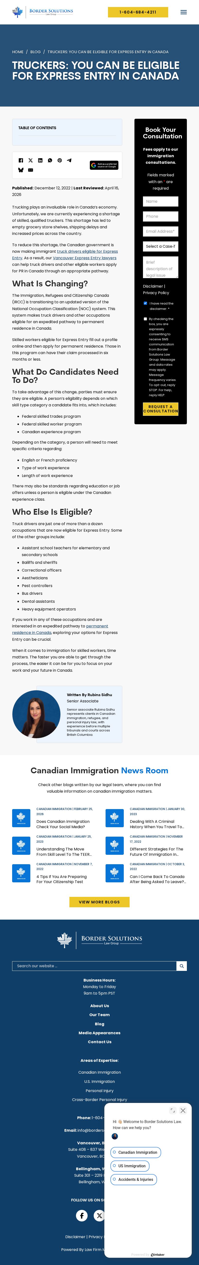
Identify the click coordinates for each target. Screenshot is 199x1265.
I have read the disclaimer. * (162, 306)
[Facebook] (21, 160)
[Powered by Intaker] (157, 1254)
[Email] (30, 170)
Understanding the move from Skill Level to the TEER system (63, 852)
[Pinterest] (59, 160)
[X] (30, 160)
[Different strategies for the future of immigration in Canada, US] (115, 846)
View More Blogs (99, 902)
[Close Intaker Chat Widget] (183, 1110)
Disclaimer (153, 286)
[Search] (182, 966)
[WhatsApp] (50, 160)
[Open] (184, 12)
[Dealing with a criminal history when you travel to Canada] (115, 818)
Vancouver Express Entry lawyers (84, 258)
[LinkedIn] (40, 160)
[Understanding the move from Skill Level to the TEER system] (21, 846)
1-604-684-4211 (138, 12)
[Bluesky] (21, 170)
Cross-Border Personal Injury (99, 1099)
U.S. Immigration (99, 1081)
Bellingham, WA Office (99, 1169)
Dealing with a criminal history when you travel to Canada (156, 824)
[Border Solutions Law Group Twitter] (99, 1215)
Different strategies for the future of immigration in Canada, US (156, 852)
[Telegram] (69, 160)
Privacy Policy (156, 293)
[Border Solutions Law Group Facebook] (82, 1215)
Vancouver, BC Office (99, 1143)
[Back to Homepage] (42, 12)
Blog (35, 52)
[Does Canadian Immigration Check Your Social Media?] (21, 818)
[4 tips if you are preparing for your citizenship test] (21, 873)
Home (18, 52)
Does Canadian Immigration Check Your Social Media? (63, 824)
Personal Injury (100, 1091)
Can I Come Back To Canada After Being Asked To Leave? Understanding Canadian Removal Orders (157, 879)
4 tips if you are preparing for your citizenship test (61, 879)
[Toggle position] (173, 1110)
